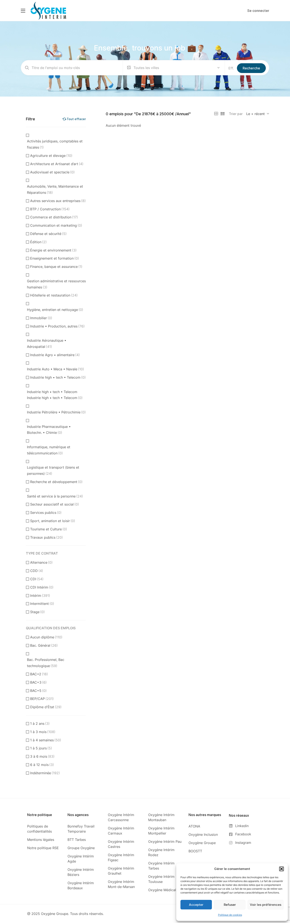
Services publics (46, 512)
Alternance (41, 562)
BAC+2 (39, 674)
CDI (37, 579)
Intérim (40, 595)
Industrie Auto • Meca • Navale (55, 369)
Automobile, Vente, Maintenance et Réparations (55, 189)
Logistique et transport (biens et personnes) (53, 470)
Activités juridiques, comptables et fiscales (55, 144)
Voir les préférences (265, 905)
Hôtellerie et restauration (54, 295)
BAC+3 (38, 682)
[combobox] (257, 113)
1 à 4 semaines (45, 740)
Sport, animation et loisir (52, 521)
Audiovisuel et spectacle (52, 172)
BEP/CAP (42, 699)
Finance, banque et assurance (56, 266)
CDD (36, 571)
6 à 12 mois (42, 765)
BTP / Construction (50, 209)
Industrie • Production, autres (57, 326)
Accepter (196, 905)
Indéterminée (45, 773)
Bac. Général (44, 645)
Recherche (251, 68)
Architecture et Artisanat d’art (56, 164)
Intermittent (42, 603)
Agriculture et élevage (51, 155)
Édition (38, 242)
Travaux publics (46, 537)
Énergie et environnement (53, 250)
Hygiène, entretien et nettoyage (55, 310)
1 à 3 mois (42, 732)
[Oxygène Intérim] (48, 10)
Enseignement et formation (54, 258)
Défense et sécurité (48, 234)
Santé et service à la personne (55, 496)
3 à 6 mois (42, 756)
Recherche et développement (56, 482)
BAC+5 (38, 690)
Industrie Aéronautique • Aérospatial (46, 343)
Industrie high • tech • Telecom (58, 377)
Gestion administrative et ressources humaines (56, 284)
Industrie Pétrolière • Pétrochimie (56, 412)
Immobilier (41, 318)
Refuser (230, 905)
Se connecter (258, 10)
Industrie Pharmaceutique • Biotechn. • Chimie (49, 429)
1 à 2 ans (40, 723)
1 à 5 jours (41, 748)
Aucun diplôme (46, 637)
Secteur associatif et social (54, 504)
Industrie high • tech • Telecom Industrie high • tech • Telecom (55, 395)
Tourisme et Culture (48, 529)
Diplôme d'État (46, 707)
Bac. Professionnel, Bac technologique (45, 662)
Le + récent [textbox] (255, 114)
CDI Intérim (41, 587)
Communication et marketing (56, 225)
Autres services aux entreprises (58, 201)
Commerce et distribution (54, 217)
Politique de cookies (230, 914)
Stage (37, 612)
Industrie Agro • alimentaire (55, 355)
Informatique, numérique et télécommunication (48, 450)
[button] (281, 869)
